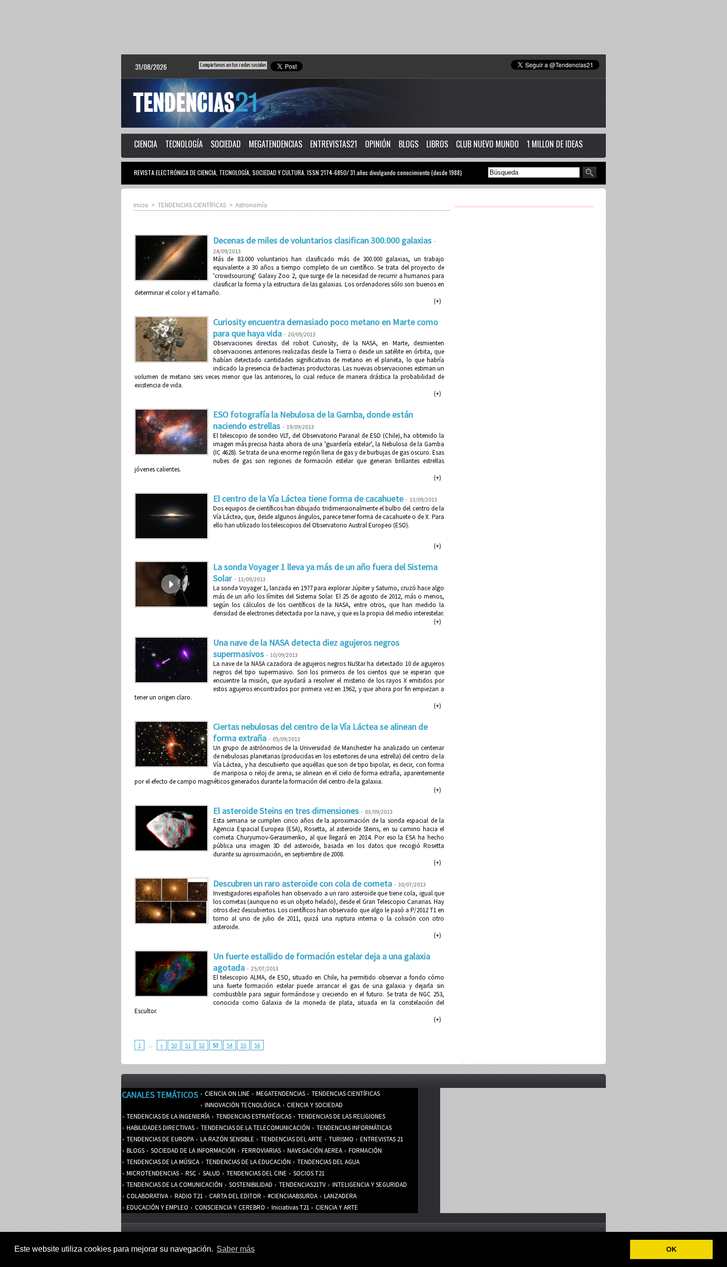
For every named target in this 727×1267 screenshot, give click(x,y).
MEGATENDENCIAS (275, 144)
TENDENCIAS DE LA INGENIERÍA (167, 1116)
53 (216, 1045)
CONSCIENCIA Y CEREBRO (229, 1207)
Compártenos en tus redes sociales (233, 65)
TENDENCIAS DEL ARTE (290, 1139)
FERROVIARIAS (260, 1150)
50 (174, 1045)
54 (229, 1045)
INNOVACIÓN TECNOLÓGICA (241, 1105)
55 (243, 1045)
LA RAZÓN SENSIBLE (226, 1139)
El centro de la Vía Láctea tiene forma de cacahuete (308, 498)
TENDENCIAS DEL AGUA (328, 1162)
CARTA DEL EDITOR (234, 1196)
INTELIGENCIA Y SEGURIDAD (369, 1184)
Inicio (141, 205)
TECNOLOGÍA (184, 144)
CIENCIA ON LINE (226, 1093)
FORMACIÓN (364, 1150)
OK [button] (671, 1249)
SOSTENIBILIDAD (250, 1184)
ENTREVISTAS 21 (381, 1139)
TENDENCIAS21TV (301, 1184)
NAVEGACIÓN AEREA (314, 1150)
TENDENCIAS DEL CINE (256, 1173)
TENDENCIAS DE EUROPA (159, 1139)
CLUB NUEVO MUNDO (487, 144)
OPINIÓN (378, 144)
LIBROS (437, 144)
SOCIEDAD (226, 144)
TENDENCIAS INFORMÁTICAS (353, 1128)
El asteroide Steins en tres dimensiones (286, 810)
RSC (190, 1173)
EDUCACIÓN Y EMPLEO (156, 1207)
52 (202, 1045)
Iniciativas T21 (289, 1207)
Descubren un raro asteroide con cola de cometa (302, 883)
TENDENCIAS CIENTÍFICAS (192, 205)
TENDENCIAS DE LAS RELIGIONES (340, 1116)
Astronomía (251, 205)
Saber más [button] (236, 1249)
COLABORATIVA (146, 1196)
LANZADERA (339, 1196)
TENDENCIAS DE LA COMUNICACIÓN (174, 1184)
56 (257, 1045)
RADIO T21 (188, 1196)
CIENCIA (145, 144)
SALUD (210, 1173)
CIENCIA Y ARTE (336, 1207)
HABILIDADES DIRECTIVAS (159, 1128)
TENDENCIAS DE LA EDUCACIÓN (247, 1162)
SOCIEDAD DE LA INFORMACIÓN (192, 1150)
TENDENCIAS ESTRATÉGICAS (253, 1116)
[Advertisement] (363, 27)
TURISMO (340, 1139)
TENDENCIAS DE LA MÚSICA (162, 1162)
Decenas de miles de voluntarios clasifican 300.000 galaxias (322, 240)
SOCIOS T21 (308, 1173)
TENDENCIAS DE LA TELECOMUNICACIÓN (254, 1128)
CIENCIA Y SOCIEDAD (314, 1105)
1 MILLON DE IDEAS (555, 144)
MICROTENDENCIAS (152, 1173)
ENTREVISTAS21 (333, 144)
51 (188, 1045)
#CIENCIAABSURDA (292, 1196)
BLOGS (408, 144)
